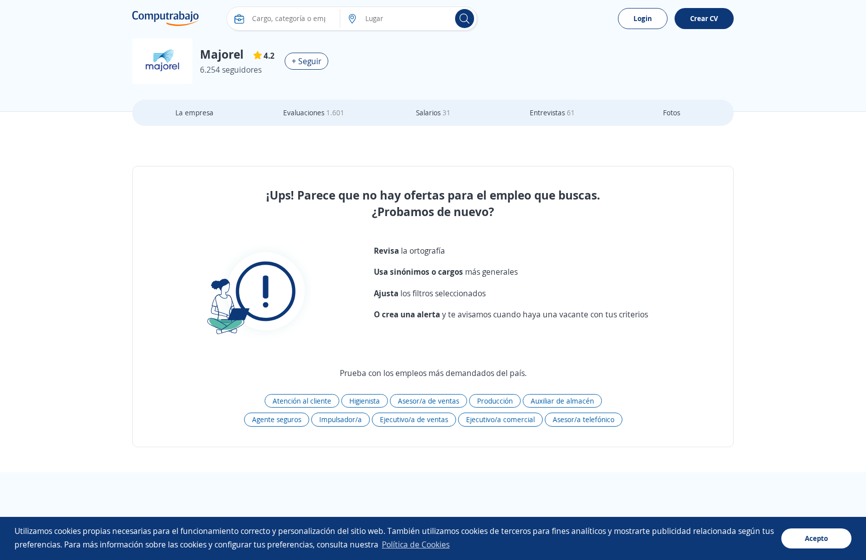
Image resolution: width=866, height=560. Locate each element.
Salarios (433, 112)
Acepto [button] (816, 538)
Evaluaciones (313, 112)
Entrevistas (552, 112)
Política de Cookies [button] (416, 544)
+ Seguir (306, 61)
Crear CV (704, 18)
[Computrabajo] (165, 18)
